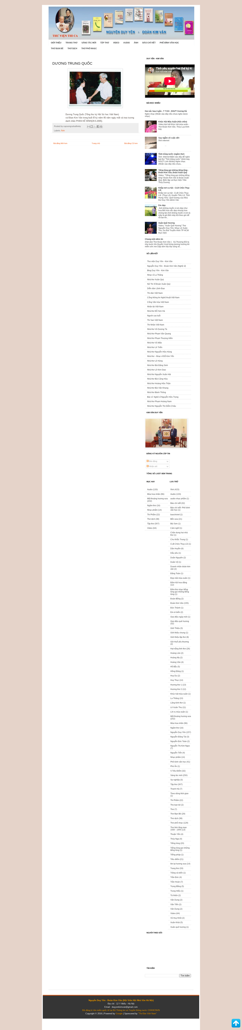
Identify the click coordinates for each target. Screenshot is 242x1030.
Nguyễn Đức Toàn (178, 741)
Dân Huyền (175, 548)
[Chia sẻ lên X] (94, 126)
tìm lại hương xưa (178, 864)
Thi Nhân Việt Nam (155, 325)
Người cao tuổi (154, 316)
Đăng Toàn (175, 573)
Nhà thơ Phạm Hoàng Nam (159, 401)
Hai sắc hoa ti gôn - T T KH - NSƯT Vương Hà (166, 111)
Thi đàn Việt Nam (155, 293)
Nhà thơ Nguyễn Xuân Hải (159, 374)
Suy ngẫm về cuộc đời (168, 138)
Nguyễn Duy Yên (178, 732)
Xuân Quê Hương (166, 223)
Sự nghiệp (175, 780)
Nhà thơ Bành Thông (156, 392)
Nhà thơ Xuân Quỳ (155, 279)
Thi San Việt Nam (155, 320)
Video (116, 43)
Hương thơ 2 (176, 689)
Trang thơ (71, 43)
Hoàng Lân (175, 653)
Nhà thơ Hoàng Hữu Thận (159, 383)
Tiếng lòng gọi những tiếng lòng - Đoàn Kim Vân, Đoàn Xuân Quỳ (173, 171)
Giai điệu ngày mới (178, 617)
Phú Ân (173, 766)
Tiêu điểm (174, 859)
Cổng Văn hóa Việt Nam (158, 302)
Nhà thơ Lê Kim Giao (156, 370)
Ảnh (136, 43)
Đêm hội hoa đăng (178, 582)
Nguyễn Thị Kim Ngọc (180, 746)
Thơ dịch (72, 48)
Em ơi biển (175, 612)
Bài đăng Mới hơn (60, 143)
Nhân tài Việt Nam (155, 306)
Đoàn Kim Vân (176, 603)
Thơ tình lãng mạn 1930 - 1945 (178, 828)
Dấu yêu (174, 553)
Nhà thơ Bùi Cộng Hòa (157, 379)
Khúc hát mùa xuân (179, 694)
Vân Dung (174, 909)
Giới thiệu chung (177, 633)
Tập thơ (104, 43)
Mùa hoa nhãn (153, 494)
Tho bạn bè (175, 805)
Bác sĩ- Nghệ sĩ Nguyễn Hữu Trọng (162, 397)
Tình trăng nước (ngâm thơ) (171, 154)
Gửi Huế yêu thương (179, 642)
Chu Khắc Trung (177, 539)
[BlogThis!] (91, 126)
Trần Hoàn (175, 882)
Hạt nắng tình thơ (178, 649)
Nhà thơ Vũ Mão (154, 343)
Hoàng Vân (175, 662)
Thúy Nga (174, 839)
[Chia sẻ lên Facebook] (98, 126)
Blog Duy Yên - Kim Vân (158, 270)
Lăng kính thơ (176, 703)
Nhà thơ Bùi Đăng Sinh (157, 365)
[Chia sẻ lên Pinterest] (101, 126)
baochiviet (175, 514)
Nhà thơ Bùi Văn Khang (157, 388)
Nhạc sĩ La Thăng (155, 275)
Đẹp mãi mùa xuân (178, 578)
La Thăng (174, 698)
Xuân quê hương (178, 927)
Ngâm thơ (151, 505)
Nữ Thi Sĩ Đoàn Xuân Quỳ (158, 284)
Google (119, 1013)
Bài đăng (153, 461)
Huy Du (173, 676)
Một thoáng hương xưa (157, 498)
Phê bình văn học (169, 43)
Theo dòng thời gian (179, 793)
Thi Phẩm (151, 514)
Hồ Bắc (173, 667)
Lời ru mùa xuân (177, 712)
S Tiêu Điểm (175, 771)
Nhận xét (153, 466)
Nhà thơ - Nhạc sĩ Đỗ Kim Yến (160, 356)
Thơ (172, 809)
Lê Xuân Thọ (176, 707)
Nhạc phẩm (152, 510)
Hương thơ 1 (176, 685)
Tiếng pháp (175, 855)
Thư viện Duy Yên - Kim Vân (160, 261)
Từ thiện (174, 895)
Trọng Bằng (175, 886)
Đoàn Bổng (175, 599)
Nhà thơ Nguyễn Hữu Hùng (159, 352)
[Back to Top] (236, 1023)
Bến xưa (174, 519)
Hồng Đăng (175, 671)
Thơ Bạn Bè (57, 48)
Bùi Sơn (174, 524)
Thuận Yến (175, 834)
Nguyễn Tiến (176, 753)
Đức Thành (175, 608)
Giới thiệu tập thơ (178, 637)
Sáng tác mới (88, 43)
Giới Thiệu (56, 43)
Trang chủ (96, 143)
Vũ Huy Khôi (176, 918)
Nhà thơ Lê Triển (154, 347)
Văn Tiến (174, 904)
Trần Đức (174, 877)
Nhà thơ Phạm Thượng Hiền (160, 338)
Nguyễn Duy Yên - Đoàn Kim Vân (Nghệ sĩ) (166, 266)
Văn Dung (174, 900)
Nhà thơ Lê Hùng (155, 361)
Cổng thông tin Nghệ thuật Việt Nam (163, 297)
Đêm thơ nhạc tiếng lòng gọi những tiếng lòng (179, 591)
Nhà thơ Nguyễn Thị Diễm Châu (161, 406)
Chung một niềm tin (154, 239)
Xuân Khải (175, 922)
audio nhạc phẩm (178, 498)
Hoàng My (175, 657)
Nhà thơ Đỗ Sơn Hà (156, 311)
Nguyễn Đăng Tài (178, 737)
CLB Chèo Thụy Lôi (179, 544)
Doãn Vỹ (174, 562)
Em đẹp (161, 205)
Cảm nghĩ (174, 528)
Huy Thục (174, 680)
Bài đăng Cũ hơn (131, 143)
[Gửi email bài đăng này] (88, 126)
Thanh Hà (174, 789)
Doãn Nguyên (176, 557)
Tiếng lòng (175, 843)
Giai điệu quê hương (179, 621)
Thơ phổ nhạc (89, 48)
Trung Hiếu (175, 891)
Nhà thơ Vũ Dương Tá (157, 329)
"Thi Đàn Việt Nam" (147, 1013)
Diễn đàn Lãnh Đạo (156, 288)
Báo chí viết (149, 43)
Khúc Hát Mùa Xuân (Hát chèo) (172, 122)
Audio (126, 43)
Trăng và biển (176, 873)
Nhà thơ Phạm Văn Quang (159, 334)
